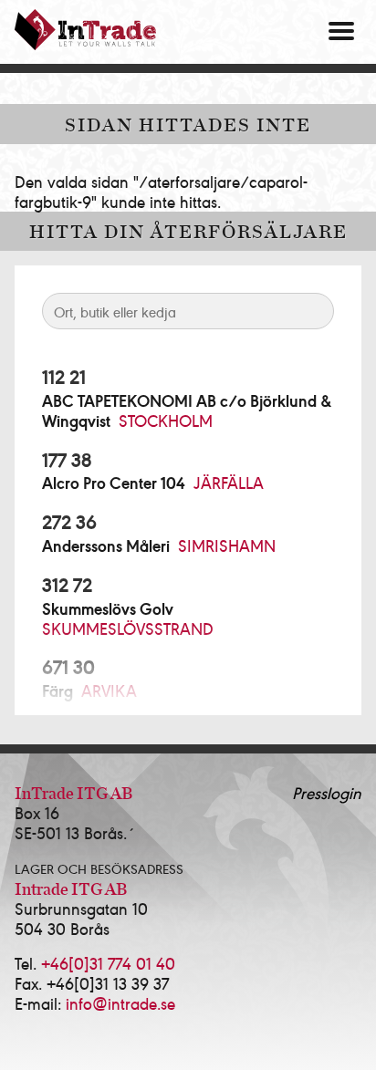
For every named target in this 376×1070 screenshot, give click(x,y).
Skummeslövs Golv (107, 608)
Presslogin (326, 792)
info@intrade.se (120, 1003)
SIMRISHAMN (227, 545)
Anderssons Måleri (106, 545)
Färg (57, 690)
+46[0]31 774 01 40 (108, 962)
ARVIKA (109, 690)
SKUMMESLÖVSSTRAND (128, 628)
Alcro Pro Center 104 (113, 482)
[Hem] (85, 29)
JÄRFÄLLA (228, 482)
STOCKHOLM (166, 420)
